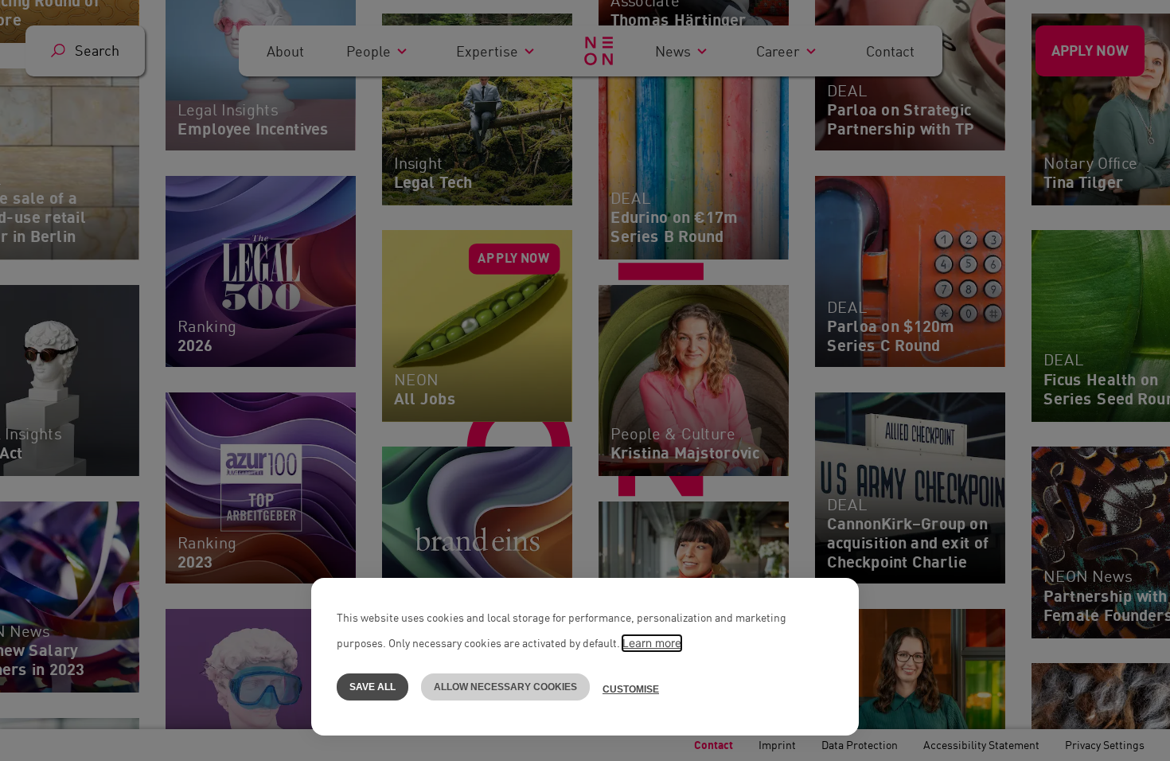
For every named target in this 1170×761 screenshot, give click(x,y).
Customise (631, 689)
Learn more (651, 643)
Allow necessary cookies (505, 687)
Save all (372, 687)
